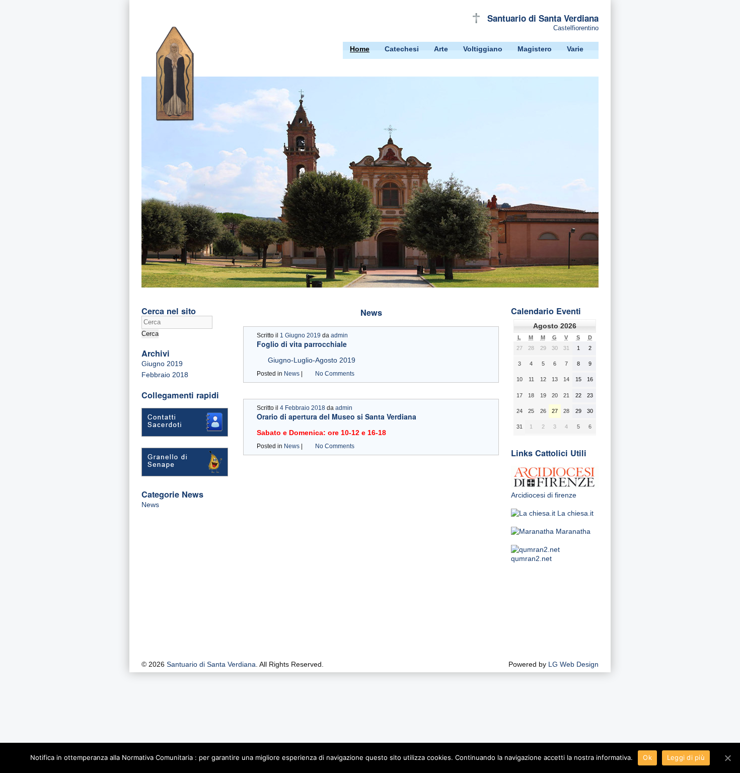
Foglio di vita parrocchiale (302, 344)
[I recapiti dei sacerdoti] (184, 434)
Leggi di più (686, 757)
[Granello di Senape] (184, 474)
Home (359, 49)
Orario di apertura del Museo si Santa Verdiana (336, 416)
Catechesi (402, 49)
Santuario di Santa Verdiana (543, 18)
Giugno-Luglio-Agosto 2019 (311, 360)
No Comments (334, 373)
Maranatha (572, 531)
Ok (647, 757)
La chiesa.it (574, 513)
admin (339, 335)
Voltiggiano (482, 49)
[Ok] (727, 758)
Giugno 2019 (162, 364)
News (150, 505)
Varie (575, 49)
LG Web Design (573, 664)
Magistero (534, 49)
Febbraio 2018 (164, 375)
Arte (441, 49)
